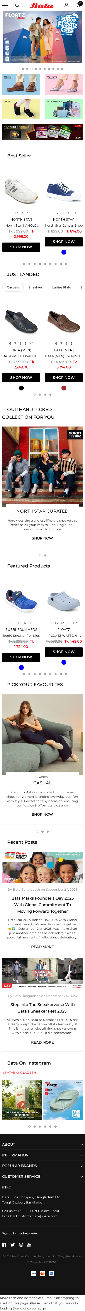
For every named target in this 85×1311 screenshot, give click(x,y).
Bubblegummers (21, 630)
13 (19, 623)
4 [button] (36, 69)
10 (16, 213)
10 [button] (62, 69)
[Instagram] (21, 1245)
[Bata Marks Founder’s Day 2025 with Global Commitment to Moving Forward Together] (42, 867)
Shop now (21, 247)
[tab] (13, 287)
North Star (21, 220)
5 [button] (40, 69)
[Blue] (63, 252)
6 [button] (45, 69)
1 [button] (23, 69)
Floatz (63, 630)
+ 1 (74, 213)
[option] (42, 37)
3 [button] (32, 69)
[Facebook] (4, 1245)
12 (25, 623)
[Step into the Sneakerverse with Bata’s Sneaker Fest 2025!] (42, 973)
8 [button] (53, 69)
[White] (21, 257)
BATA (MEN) (21, 350)
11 (68, 623)
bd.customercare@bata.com (35, 1216)
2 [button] (27, 69)
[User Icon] (67, 5)
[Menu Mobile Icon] (5, 5)
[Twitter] (12, 1245)
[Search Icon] (17, 5)
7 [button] (49, 69)
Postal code (73, 1256)
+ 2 (32, 623)
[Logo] (42, 5)
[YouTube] (29, 1245)
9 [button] (58, 69)
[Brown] (63, 388)
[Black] (21, 388)
